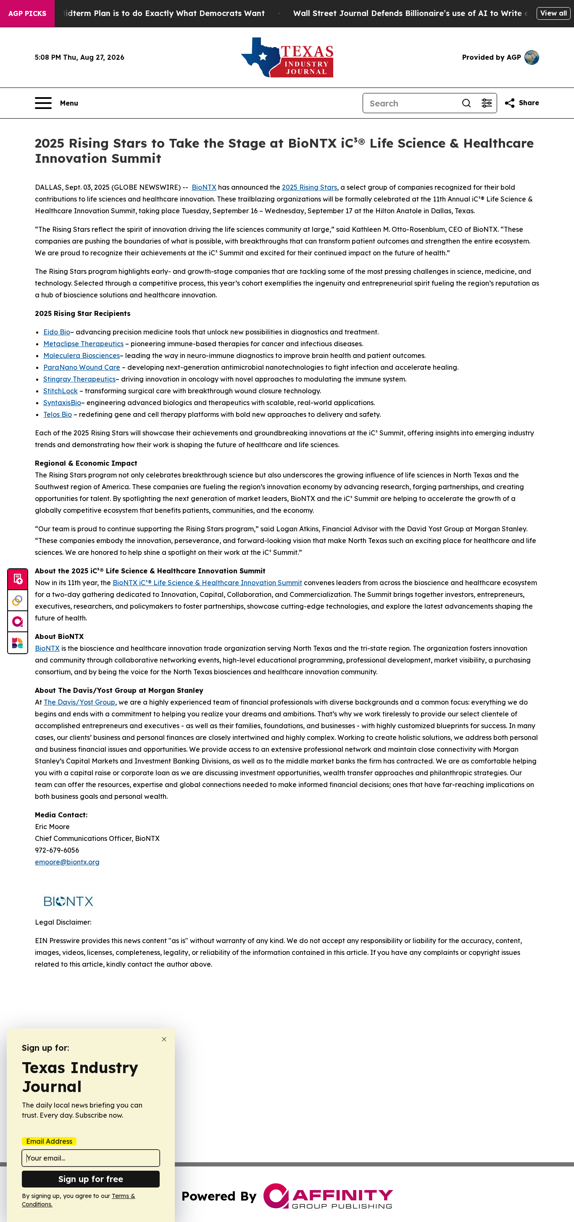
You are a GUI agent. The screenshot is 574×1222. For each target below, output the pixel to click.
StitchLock (60, 391)
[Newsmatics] (17, 642)
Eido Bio (56, 332)
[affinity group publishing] (17, 621)
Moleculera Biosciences (81, 355)
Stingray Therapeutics (79, 379)
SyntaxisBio (62, 402)
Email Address (49, 1141)
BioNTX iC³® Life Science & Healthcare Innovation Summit (207, 582)
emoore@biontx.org (67, 862)
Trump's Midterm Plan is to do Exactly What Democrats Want (145, 13)
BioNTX (204, 187)
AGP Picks (27, 13)
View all (553, 13)
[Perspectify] (17, 600)
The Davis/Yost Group (79, 702)
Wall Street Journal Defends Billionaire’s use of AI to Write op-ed (420, 13)
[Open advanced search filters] (487, 103)
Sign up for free (90, 1179)
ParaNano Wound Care (81, 367)
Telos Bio (57, 414)
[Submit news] (17, 579)
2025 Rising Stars (309, 187)
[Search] (466, 103)
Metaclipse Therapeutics (83, 343)
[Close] (164, 1039)
